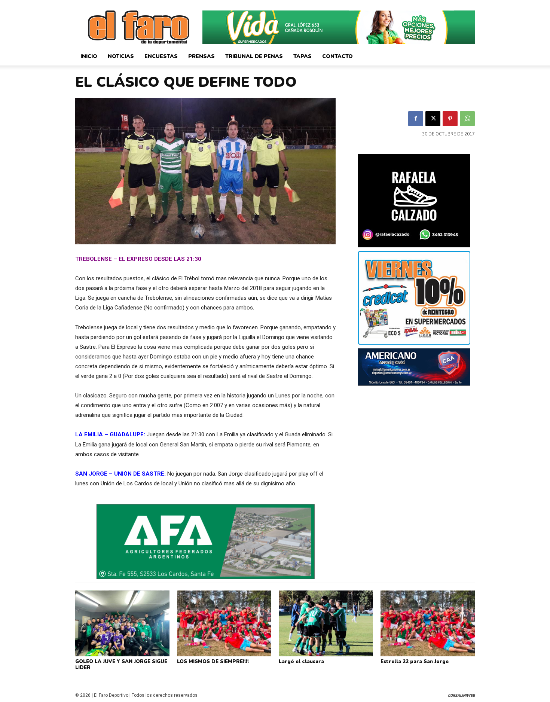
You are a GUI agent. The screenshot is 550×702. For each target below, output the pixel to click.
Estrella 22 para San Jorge (415, 661)
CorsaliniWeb (461, 695)
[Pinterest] (450, 118)
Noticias (121, 56)
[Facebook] (415, 118)
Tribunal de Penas (254, 56)
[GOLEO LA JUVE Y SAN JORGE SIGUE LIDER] (122, 623)
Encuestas (161, 56)
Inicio (88, 56)
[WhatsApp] (467, 118)
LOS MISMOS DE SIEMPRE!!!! (213, 661)
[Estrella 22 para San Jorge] (428, 623)
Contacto (337, 56)
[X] (432, 118)
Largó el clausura (301, 661)
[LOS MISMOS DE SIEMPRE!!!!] (224, 623)
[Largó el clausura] (326, 623)
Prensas (201, 56)
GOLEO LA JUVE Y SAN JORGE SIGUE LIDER (121, 664)
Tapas (302, 56)
